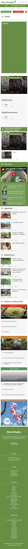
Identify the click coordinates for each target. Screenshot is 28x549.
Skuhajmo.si (14, 473)
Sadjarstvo (14, 529)
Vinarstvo (12, 8)
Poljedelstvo (14, 521)
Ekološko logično (14, 508)
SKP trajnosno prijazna (14, 504)
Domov (6, 6)
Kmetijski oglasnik (14, 474)
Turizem (14, 526)
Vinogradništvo (14, 533)
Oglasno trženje (14, 495)
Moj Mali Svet (14, 500)
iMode (19, 545)
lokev (4, 78)
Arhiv (14, 486)
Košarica (14, 489)
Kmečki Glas (14, 498)
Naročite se (14, 443)
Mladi (5, 8)
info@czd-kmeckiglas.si (14, 460)
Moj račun (14, 487)
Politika (14, 525)
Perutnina (20, 8)
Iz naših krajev (14, 535)
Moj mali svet (14, 472)
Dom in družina (14, 534)
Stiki (14, 491)
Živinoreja (14, 522)
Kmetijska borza (14, 476)
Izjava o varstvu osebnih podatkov (14, 496)
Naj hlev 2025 (14, 503)
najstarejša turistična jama (15, 78)
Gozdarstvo (14, 538)
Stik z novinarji (14, 493)
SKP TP (14, 506)
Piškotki (14, 494)
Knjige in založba (14, 470)
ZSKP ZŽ (14, 507)
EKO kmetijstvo (14, 537)
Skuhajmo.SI (14, 502)
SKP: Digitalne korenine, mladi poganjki (14, 520)
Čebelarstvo (14, 524)
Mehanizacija (14, 530)
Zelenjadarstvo (14, 528)
